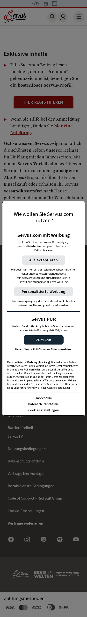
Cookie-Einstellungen (43, 410)
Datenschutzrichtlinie (43, 404)
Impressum (44, 398)
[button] (44, 340)
